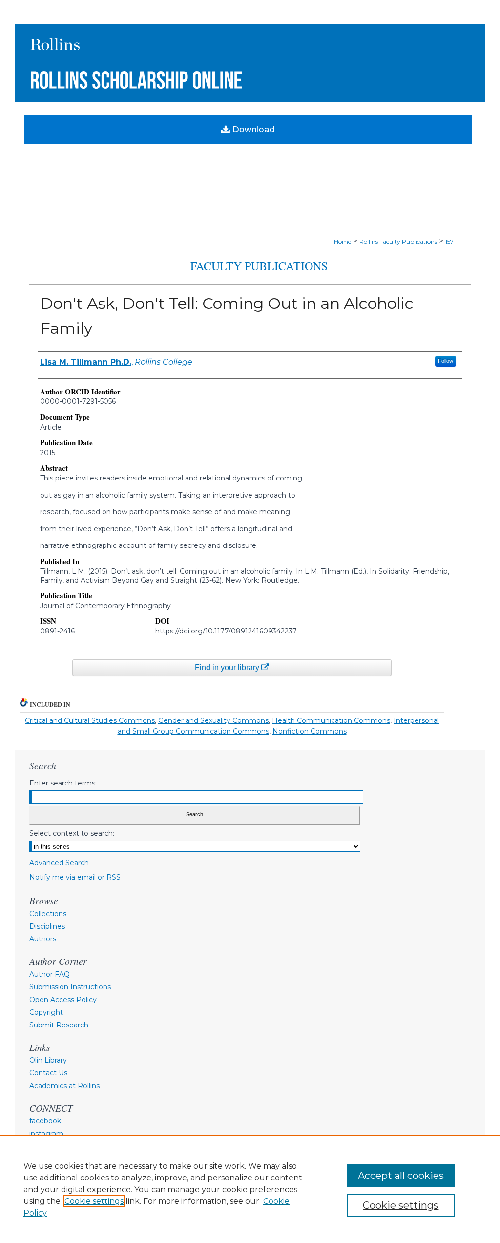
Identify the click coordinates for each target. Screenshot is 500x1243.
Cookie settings (94, 1201)
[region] (250, 1189)
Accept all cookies (401, 1175)
